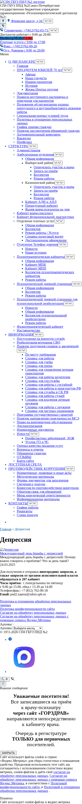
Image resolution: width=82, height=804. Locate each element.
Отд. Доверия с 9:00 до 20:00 (24, 50)
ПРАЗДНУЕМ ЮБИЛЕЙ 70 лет (39, 70)
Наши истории (35, 252)
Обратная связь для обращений (39, 491)
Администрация (28, 150)
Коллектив (41, 174)
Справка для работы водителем (47, 377)
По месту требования (40, 354)
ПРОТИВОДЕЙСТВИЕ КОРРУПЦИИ (36, 468)
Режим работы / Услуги (42, 232)
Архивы (6, 628)
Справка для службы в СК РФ (47, 392)
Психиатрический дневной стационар (44, 284)
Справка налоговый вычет (44, 236)
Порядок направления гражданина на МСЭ (48, 418)
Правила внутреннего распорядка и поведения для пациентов (42, 98)
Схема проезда (27, 515)
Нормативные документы (35, 429)
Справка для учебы (39, 362)
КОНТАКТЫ (18, 503)
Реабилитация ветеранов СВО (38, 342)
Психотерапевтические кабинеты (41, 256)
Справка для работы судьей (45, 396)
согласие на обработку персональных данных (35, 774)
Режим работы (44, 178)
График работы (27, 507)
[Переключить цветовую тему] (5, 679)
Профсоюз (24, 142)
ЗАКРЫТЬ (8, 753)
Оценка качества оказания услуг (40, 445)
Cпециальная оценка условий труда (42, 115)
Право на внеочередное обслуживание (44, 422)
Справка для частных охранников (49, 411)
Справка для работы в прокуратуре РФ (53, 388)
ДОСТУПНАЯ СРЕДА (25, 464)
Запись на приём (46, 171)
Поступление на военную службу (41, 338)
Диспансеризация (29, 426)
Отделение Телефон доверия (37, 244)
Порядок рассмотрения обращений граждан (48, 130)
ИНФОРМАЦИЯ (20, 334)
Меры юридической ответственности (43, 495)
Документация (27, 93)
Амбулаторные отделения (35, 154)
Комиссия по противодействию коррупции (48, 488)
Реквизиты (24, 511)
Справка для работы (39, 358)
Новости (31, 249)
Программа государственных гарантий (45, 414)
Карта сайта (25, 460)
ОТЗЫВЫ (24, 457)
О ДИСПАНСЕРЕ (21, 61)
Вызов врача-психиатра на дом (47, 209)
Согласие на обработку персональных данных (33, 612)
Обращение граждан (31, 453)
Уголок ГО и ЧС (37, 442)
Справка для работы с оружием (47, 407)
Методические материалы (35, 476)
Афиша (30, 74)
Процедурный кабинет (41, 205)
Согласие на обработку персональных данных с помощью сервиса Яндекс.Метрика (34, 618)
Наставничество (28, 330)
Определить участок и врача (54, 167)
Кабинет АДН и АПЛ (41, 202)
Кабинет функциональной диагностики (45, 217)
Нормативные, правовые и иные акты (44, 473)
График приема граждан (34, 127)
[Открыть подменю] (48, 21)
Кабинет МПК (35, 264)
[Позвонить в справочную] (13, 679)
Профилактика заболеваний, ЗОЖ (49, 438)
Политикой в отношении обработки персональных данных (40, 789)
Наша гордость (36, 78)
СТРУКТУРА (18, 146)
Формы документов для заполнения (42, 480)
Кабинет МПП (35, 268)
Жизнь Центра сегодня (41, 89)
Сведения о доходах (31, 484)
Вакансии (24, 138)
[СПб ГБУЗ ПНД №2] (22, 2)
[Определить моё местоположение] (3, 21)
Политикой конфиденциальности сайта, (33, 785)
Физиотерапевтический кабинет (40, 326)
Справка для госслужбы (42, 381)
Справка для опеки (39, 366)
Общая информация (39, 158)
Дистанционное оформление (46, 240)
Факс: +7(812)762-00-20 (20, 46)
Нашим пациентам (38, 82)
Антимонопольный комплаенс (39, 134)
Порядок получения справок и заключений (48, 346)
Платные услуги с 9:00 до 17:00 (22, 42)
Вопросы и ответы (30, 449)
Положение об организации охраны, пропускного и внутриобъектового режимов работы (49, 108)
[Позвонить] (3, 25)
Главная (22, 66)
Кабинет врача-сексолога (35, 213)
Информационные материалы (38, 499)
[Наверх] (3, 684)
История (31, 85)
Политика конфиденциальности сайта (27, 609)
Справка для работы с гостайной (48, 384)
